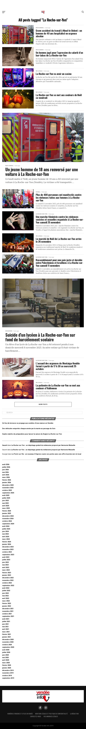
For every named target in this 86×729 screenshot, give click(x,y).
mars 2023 (6, 570)
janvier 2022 (6, 606)
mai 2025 (5, 503)
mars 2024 (6, 539)
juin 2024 (5, 531)
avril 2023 (5, 567)
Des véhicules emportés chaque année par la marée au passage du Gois (28, 428)
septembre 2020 (8, 647)
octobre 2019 (7, 675)
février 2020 (6, 665)
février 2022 (6, 603)
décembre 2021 (8, 609)
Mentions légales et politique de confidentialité (51, 714)
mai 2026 (5, 472)
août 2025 (5, 495)
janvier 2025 (6, 513)
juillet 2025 (6, 498)
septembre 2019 (8, 678)
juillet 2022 (6, 591)
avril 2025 (5, 506)
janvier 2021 (6, 637)
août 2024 (5, 526)
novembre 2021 (7, 611)
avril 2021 (5, 629)
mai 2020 (5, 657)
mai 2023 (5, 565)
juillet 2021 (6, 621)
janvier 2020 (6, 668)
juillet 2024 (6, 529)
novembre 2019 (7, 673)
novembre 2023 (7, 549)
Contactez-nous (35, 716)
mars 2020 (6, 663)
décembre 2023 (8, 547)
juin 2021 (5, 624)
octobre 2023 (7, 552)
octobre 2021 (7, 614)
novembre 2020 (7, 642)
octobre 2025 (7, 490)
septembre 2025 (8, 493)
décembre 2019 (8, 670)
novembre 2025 (7, 488)
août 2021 (5, 619)
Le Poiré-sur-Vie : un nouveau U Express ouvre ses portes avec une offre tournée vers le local (46, 454)
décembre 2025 (8, 485)
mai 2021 (5, 627)
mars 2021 (6, 632)
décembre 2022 (8, 578)
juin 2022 (5, 593)
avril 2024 (5, 537)
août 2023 (5, 557)
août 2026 (5, 464)
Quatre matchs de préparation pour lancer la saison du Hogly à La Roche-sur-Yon (32, 434)
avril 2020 (5, 660)
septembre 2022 (8, 585)
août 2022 (5, 588)
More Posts (43, 404)
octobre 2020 (7, 645)
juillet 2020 (6, 652)
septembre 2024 (8, 524)
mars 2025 (6, 508)
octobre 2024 (7, 521)
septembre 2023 (8, 555)
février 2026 (6, 480)
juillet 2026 (6, 467)
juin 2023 (5, 562)
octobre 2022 (7, 583)
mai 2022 (5, 596)
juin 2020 (5, 655)
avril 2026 (5, 475)
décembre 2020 (8, 639)
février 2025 (6, 511)
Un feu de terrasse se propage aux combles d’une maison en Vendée (27, 423)
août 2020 (5, 650)
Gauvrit (4, 445)
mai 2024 (5, 534)
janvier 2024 (6, 544)
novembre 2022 (7, 580)
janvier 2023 (6, 575)
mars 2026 (6, 477)
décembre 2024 (8, 516)
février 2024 (6, 542)
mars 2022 (6, 601)
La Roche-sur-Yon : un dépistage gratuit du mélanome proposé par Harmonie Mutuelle (43, 445)
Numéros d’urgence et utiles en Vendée (20, 714)
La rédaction (74, 714)
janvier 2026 (6, 482)
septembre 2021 (8, 616)
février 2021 (6, 634)
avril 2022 (5, 598)
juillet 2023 (6, 560)
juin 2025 (5, 500)
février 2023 (6, 573)
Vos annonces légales (51, 716)
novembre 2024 (7, 518)
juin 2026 (5, 470)
